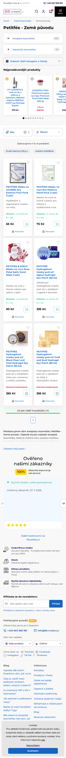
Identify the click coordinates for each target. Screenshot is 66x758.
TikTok (27, 655)
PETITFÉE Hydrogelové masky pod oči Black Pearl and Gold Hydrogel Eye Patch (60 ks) (17, 358)
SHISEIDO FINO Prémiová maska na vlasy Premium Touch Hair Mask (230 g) (40, 95)
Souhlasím (33, 751)
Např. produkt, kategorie (25, 31)
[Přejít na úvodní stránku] (13, 11)
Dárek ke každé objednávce (25, 562)
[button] (36, 11)
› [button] (14, 448)
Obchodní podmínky (45, 693)
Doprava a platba (43, 688)
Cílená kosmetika (22, 21)
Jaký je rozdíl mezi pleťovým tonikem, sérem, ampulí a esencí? (17, 682)
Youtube (29, 651)
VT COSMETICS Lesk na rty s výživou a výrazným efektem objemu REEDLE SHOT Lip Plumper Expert (15, 97)
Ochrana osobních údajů (48, 698)
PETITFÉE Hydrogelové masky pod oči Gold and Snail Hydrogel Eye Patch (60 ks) (48, 357)
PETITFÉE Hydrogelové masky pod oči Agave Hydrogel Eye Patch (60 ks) (47, 272)
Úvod (6, 21)
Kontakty (39, 670)
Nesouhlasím (33, 745)
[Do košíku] (26, 224)
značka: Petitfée (43, 151)
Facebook (44, 651)
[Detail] (26, 393)
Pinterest (42, 655)
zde (43, 740)
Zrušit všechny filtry (16, 151)
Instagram (13, 655)
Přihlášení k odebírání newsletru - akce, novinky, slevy (29, 610)
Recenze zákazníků (45, 717)
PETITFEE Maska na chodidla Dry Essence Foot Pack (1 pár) (17, 191)
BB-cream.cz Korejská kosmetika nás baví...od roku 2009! (16, 718)
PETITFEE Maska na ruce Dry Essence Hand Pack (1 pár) (48, 189)
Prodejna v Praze (43, 675)
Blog (36, 712)
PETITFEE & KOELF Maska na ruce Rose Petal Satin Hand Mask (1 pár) (17, 270)
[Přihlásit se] (43, 11)
